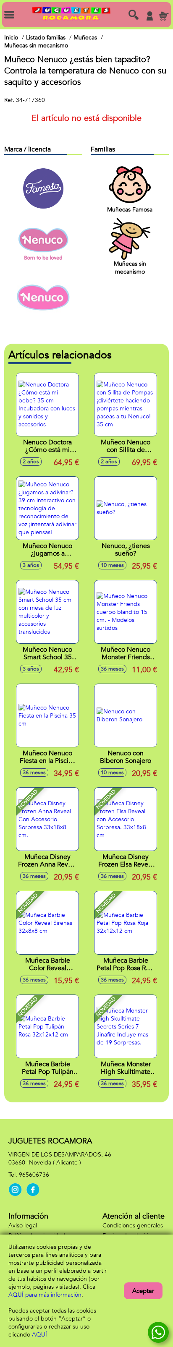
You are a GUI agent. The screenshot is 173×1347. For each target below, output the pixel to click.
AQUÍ (39, 1335)
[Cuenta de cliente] (149, 16)
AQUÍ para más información (44, 1295)
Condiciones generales (132, 1226)
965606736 (34, 1175)
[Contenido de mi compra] (164, 16)
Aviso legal (22, 1226)
